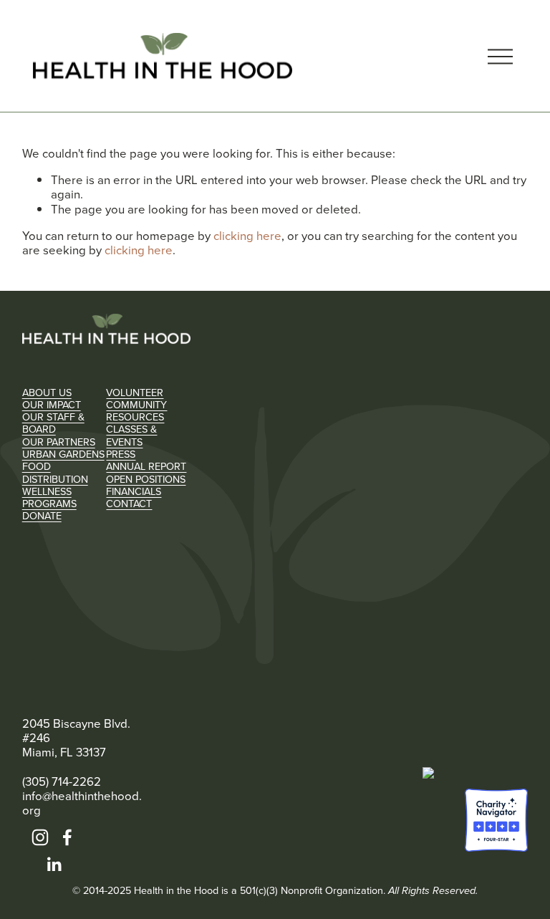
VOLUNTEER (134, 392)
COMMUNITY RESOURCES (136, 410)
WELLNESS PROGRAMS (49, 497)
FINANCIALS (133, 491)
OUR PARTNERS (58, 442)
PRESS (120, 454)
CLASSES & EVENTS (131, 435)
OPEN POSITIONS (145, 479)
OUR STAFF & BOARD (53, 423)
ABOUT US (47, 392)
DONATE (42, 515)
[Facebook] (67, 837)
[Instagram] (40, 837)
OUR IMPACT (51, 404)
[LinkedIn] (53, 864)
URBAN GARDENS (63, 454)
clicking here (247, 235)
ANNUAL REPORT (146, 466)
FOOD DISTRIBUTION (55, 472)
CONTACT (129, 503)
